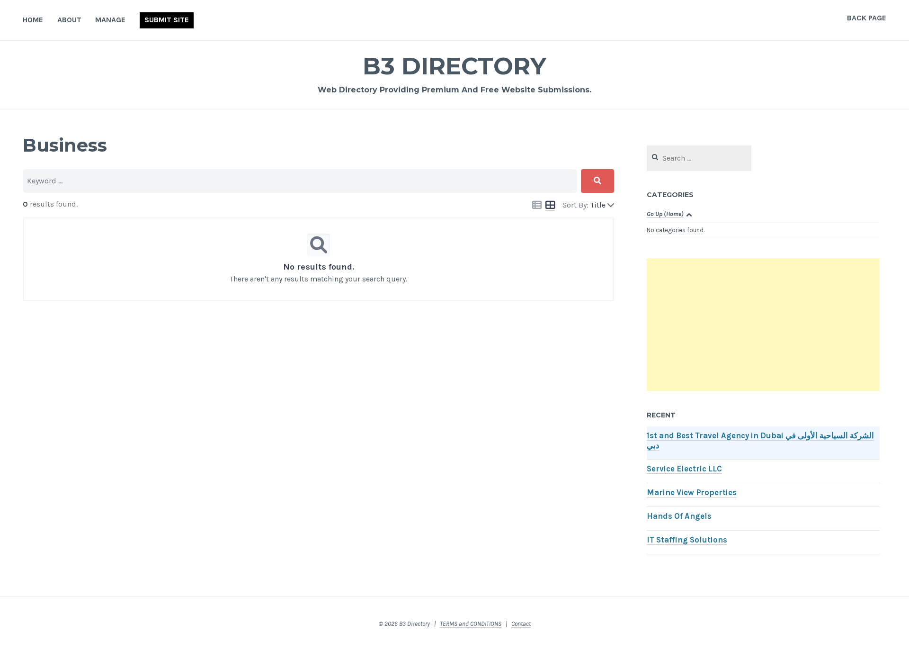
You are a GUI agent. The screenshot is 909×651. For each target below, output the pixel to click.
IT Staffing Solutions (687, 539)
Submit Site (166, 19)
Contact (521, 623)
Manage (110, 19)
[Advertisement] (763, 324)
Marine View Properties (692, 492)
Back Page (866, 17)
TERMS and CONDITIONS (470, 623)
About (69, 19)
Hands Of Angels (679, 516)
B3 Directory (454, 66)
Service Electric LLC (684, 468)
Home (33, 19)
